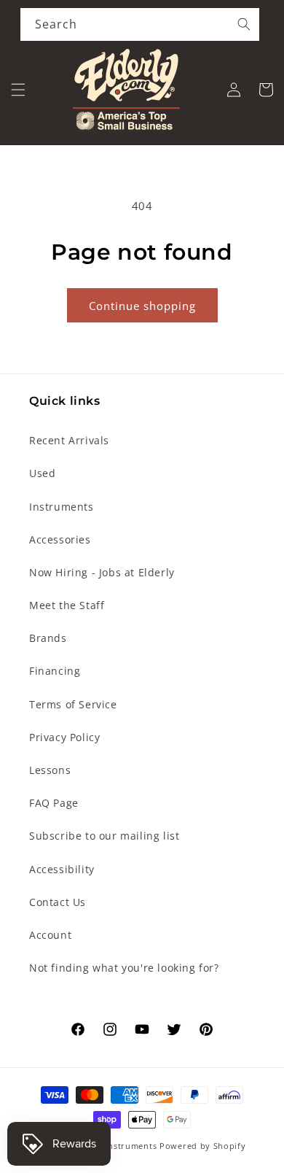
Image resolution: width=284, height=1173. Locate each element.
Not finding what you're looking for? (124, 968)
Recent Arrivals (69, 440)
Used (42, 473)
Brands (48, 638)
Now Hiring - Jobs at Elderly (102, 572)
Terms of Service (73, 704)
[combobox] (139, 24)
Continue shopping (142, 305)
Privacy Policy (64, 737)
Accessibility (62, 869)
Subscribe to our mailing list (104, 836)
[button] (18, 90)
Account (50, 935)
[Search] (244, 24)
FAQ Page (54, 803)
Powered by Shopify (202, 1145)
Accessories (60, 539)
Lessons (50, 770)
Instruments (61, 507)
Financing (54, 671)
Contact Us (57, 902)
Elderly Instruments (115, 1145)
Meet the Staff (66, 605)
